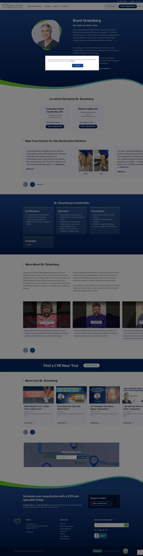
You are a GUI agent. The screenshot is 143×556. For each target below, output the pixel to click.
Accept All (78, 65)
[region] (72, 63)
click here (73, 61)
